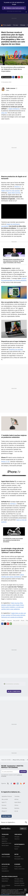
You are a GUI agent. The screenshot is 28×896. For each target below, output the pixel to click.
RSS (21, 783)
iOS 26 (16, 811)
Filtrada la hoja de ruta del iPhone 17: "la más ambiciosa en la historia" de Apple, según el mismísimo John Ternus (13, 261)
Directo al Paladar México (6, 886)
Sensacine (16, 846)
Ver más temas (6, 816)
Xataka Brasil (5, 881)
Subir (22, 828)
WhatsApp (4, 808)
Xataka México (5, 878)
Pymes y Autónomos (19, 868)
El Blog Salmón (18, 866)
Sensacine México (18, 881)
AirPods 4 (13, 503)
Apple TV (4, 802)
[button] (12, 88)
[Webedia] (6, 829)
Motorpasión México (19, 885)
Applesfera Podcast (7, 796)
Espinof (16, 848)
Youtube (14, 783)
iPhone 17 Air (5, 461)
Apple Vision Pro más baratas (10, 190)
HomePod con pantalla (15, 349)
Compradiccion (5, 871)
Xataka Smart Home (6, 843)
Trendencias (5, 866)
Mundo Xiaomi (5, 845)
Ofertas (16, 805)
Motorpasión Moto (18, 858)
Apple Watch (17, 802)
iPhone (22, 620)
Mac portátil (16, 620)
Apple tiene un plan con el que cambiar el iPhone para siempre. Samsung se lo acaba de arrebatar (13, 615)
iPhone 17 (18, 186)
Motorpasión (17, 856)
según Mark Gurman (14, 192)
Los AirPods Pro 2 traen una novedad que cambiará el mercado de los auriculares (13, 540)
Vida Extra (16, 839)
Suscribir (23, 771)
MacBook (16, 808)
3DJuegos (16, 836)
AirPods (16, 799)
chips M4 (4, 113)
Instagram (17, 783)
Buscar (26, 822)
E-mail (22, 77)
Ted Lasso (15, 25)
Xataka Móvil (5, 839)
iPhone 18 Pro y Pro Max (19, 759)
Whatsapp (22, 25)
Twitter (16, 77)
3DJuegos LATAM (18, 878)
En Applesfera (6, 257)
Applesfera (4, 841)
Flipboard (19, 77)
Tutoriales (16, 796)
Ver (14, 691)
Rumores (9, 620)
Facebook (13, 77)
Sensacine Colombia (19, 883)
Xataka (3, 836)
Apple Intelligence (14, 108)
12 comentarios (7, 77)
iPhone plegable (7, 25)
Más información (5, 894)
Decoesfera (4, 868)
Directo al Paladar (6, 856)
